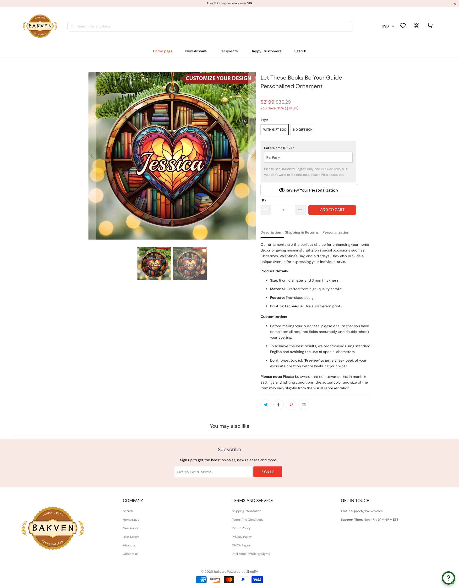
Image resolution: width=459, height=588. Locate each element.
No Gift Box (302, 130)
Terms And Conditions (247, 520)
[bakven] (40, 26)
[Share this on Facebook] (278, 405)
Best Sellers (131, 537)
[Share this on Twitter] (266, 405)
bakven (219, 571)
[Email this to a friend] (304, 405)
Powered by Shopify (242, 571)
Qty (263, 200)
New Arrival (131, 528)
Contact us (130, 554)
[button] (228, 51)
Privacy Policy (242, 537)
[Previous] (92, 156)
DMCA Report (241, 545)
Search (128, 511)
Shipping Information (246, 511)
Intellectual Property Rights (251, 554)
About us (129, 545)
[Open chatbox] (448, 578)
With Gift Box (274, 130)
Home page (131, 520)
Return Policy (241, 528)
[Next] (252, 156)
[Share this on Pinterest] (291, 405)
